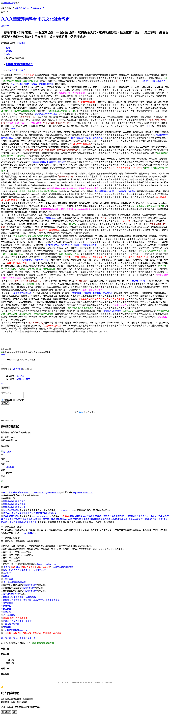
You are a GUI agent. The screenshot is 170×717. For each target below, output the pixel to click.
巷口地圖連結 (67, 567)
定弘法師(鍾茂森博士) (27, 522)
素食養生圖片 (19, 597)
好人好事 (7, 609)
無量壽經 (85, 519)
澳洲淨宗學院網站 (11, 510)
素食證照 (7, 600)
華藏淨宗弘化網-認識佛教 (14, 501)
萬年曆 (6, 576)
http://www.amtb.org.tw (41, 516)
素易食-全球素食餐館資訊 (14, 582)
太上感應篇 (8, 519)
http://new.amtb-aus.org (65, 510)
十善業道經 (27, 519)
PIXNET (66, 682)
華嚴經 (98, 516)
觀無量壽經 (95, 519)
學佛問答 (18, 519)
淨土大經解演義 (129, 516)
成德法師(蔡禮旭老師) (153, 519)
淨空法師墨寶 (9, 615)
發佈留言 (5, 403)
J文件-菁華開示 (23, 379)
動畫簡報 (7, 606)
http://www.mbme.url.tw (83, 492)
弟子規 (4, 638)
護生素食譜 (8, 603)
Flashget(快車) (27, 533)
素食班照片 (8, 597)
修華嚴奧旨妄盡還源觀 (112, 516)
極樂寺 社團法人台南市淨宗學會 (17, 513)
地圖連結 (57, 567)
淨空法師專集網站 (11, 516)
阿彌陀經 (77, 519)
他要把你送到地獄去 (19, 64)
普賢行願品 (105, 519)
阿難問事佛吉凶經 (64, 519)
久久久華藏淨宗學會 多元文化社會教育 (35, 19)
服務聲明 (108, 682)
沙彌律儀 (37, 519)
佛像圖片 (7, 612)
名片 (8, 54)
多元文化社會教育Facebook (15, 630)
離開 (14, 712)
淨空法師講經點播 (11, 594)
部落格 (9, 51)
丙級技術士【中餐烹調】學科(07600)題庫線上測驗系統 (35, 600)
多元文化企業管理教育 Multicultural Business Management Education (31, 492)
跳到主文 (5, 26)
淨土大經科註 (142, 516)
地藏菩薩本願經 (48, 519)
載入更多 (5, 388)
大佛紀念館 (8, 579)
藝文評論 (20, 376)
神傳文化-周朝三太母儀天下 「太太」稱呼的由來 (24, 570)
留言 (20, 369)
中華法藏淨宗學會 (11, 624)
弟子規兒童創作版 (27, 638)
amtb (3, 355)
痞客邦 (15, 369)
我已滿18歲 (6, 712)
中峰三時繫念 (89, 516)
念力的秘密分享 (136, 519)
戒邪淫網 (7, 573)
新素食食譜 (31, 597)
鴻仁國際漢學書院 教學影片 (44, 513)
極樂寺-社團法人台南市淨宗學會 (17, 621)
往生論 (124, 519)
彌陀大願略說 (76, 516)
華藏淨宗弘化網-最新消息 (14, 507)
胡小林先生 (12, 522)
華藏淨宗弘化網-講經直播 (14, 504)
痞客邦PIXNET (30, 585)
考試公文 (7, 627)
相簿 (8, 48)
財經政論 (21, 43)
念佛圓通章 (116, 519)
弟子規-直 (13, 638)
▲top (3, 383)
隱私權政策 (99, 682)
